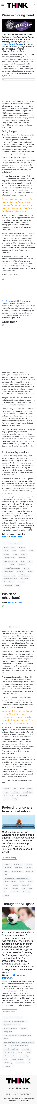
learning (26, 568)
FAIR (5, 874)
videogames (8, 585)
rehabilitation (27, 792)
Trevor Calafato (27, 888)
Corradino (28, 864)
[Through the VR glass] (18, 918)
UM (5, 892)
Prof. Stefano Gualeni (10, 301)
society (6, 799)
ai (4, 544)
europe (6, 871)
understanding (14, 892)
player (30, 571)
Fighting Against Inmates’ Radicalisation (16, 878)
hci (5, 1045)
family (6, 1038)
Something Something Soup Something (16, 578)
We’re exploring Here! (18, 15)
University (26, 892)
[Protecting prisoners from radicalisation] (18, 822)
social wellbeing (22, 795)
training (14, 799)
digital (31, 551)
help (15, 788)
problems (15, 885)
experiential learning (10, 561)
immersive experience (11, 1049)
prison (6, 792)
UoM (28, 1059)
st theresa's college (10, 1056)
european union (17, 871)
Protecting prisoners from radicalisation (17, 809)
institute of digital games (12, 568)
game (22, 561)
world (17, 585)
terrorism (15, 888)
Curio (14, 551)
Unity (5, 1059)
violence (6, 895)
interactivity (26, 1049)
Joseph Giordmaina (10, 881)
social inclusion (24, 575)
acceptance (7, 1018)
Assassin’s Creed (9, 547)
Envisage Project (9, 557)
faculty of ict (8, 1032)
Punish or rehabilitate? (11, 596)
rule (14, 575)
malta (22, 881)
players (6, 575)
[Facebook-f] (10, 1088)
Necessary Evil (8, 571)
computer (22, 547)
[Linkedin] (17, 1088)
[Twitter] (20, 1088)
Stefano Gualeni (9, 582)
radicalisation (26, 885)
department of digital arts (12, 1025)
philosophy (20, 571)
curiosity (22, 551)
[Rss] (27, 1088)
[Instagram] (13, 1088)
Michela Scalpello (15, 602)
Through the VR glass (18, 904)
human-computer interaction (19, 1045)
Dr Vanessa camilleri (10, 1028)
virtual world (20, 1063)
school (20, 1052)
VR (29, 1063)
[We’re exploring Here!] (18, 25)
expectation (22, 557)
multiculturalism (9, 1052)
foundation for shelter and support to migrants (19, 1042)
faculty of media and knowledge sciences (17, 1035)
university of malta (17, 1059)
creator (6, 551)
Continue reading (9, 858)
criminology (7, 867)
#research (7, 864)
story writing (24, 1056)
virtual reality (8, 1063)
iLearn (12, 564)
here (30, 561)
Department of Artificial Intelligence (15, 1021)
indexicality (21, 564)
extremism (29, 871)
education (18, 867)
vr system (7, 1066)
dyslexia (6, 554)
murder (30, 881)
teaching (21, 582)
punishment (15, 792)
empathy (24, 554)
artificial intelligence (15, 544)
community (17, 864)
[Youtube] (24, 1088)
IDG (5, 564)
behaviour (18, 1018)
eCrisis (15, 554)
